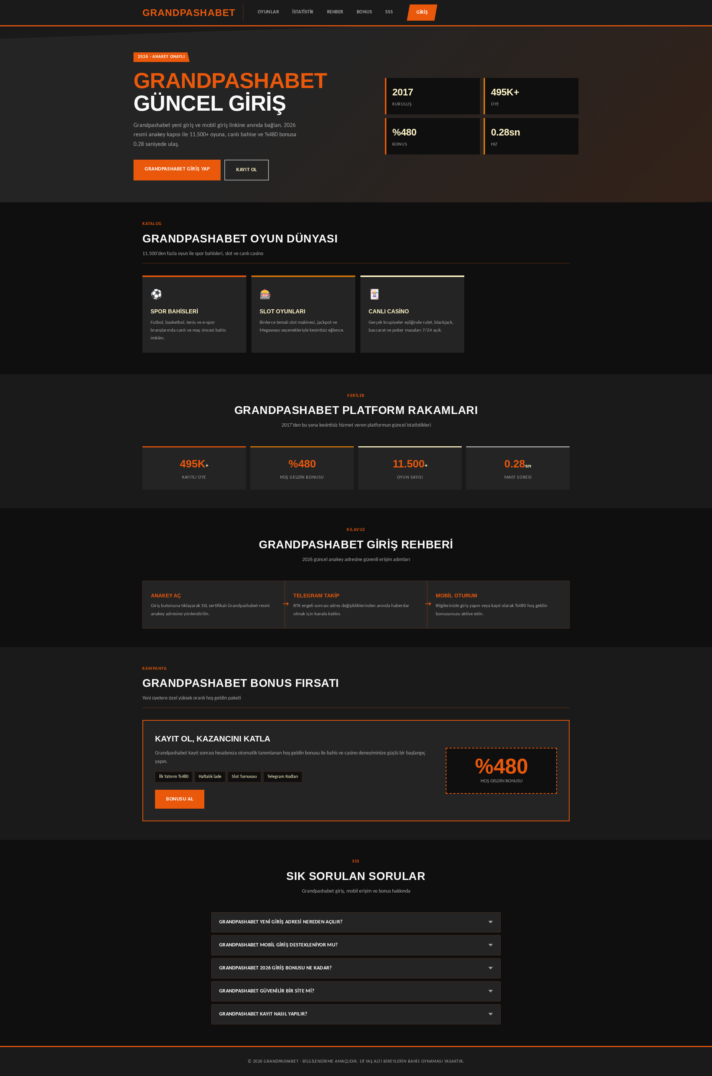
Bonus (364, 12)
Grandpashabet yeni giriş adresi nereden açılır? (280, 922)
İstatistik (302, 12)
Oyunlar (268, 12)
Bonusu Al (179, 799)
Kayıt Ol (246, 170)
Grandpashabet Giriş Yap (177, 169)
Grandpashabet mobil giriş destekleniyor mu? (278, 945)
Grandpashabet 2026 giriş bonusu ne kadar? (275, 968)
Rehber (335, 12)
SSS (389, 12)
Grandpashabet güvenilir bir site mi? (266, 991)
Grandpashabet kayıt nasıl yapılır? (263, 1014)
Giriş (422, 12)
